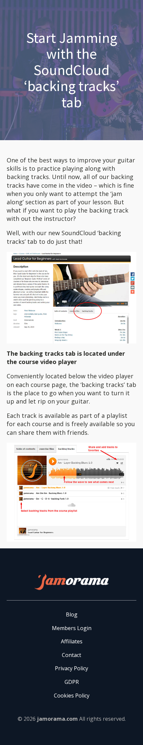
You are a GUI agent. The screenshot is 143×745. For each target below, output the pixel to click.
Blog (71, 614)
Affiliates (71, 641)
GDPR (72, 682)
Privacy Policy (71, 668)
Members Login (71, 628)
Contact (71, 655)
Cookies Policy (71, 695)
